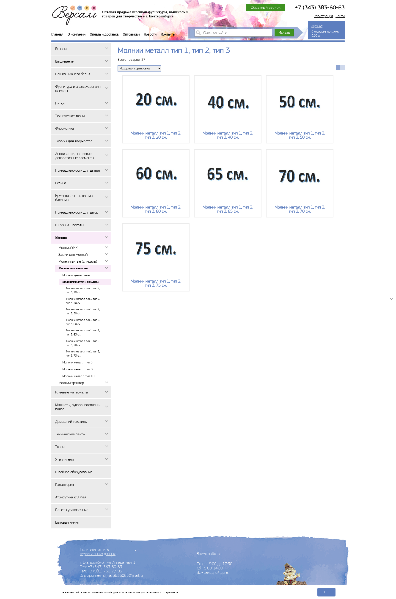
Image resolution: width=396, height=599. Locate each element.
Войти (340, 16)
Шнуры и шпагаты (69, 225)
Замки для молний (73, 254)
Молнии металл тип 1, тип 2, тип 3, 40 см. (83, 301)
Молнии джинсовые (76, 275)
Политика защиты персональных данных (98, 551)
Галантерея (64, 484)
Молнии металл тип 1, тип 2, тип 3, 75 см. (83, 353)
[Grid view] (338, 67)
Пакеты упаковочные (71, 510)
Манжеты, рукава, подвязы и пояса (77, 407)
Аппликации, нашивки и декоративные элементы (74, 155)
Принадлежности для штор (76, 212)
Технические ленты (70, 434)
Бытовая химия (67, 522)
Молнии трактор (71, 383)
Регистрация (323, 16)
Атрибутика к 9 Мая (70, 497)
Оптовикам (131, 34)
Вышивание (64, 61)
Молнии (61, 237)
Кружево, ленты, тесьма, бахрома (74, 197)
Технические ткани (70, 116)
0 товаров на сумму (325, 31)
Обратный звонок (265, 7)
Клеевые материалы (71, 392)
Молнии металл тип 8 (77, 369)
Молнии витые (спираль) (77, 261)
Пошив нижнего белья (72, 74)
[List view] (342, 67)
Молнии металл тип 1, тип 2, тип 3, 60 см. (83, 322)
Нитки (59, 103)
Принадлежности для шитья (77, 170)
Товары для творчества (74, 141)
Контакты (168, 34)
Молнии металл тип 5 (77, 362)
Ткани (59, 447)
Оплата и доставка (104, 34)
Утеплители (64, 459)
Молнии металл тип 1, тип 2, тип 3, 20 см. (83, 290)
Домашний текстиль (71, 421)
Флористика (64, 128)
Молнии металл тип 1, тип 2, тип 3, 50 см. (83, 311)
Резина (60, 183)
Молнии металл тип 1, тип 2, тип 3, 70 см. (83, 343)
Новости (150, 34)
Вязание (61, 49)
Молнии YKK (67, 247)
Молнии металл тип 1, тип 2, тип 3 (80, 281)
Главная (57, 34)
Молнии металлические (73, 268)
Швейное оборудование (73, 472)
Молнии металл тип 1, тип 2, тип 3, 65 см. (83, 332)
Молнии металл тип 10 (78, 376)
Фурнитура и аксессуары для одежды (78, 88)
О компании (76, 34)
